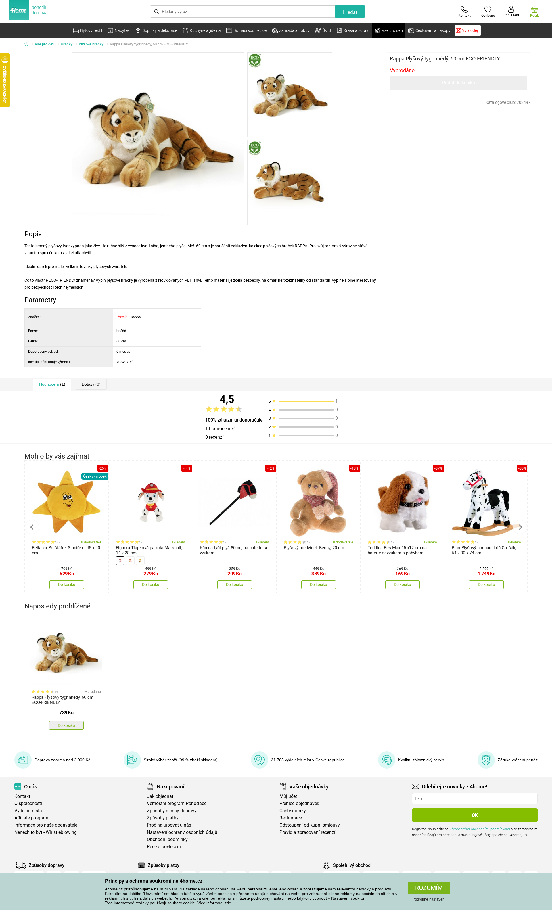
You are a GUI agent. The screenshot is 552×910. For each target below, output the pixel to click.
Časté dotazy (292, 811)
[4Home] (28, 44)
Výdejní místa (28, 811)
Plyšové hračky (91, 44)
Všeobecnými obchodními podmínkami (479, 829)
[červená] (120, 561)
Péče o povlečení (164, 846)
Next (520, 527)
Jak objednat (160, 796)
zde (228, 903)
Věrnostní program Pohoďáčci (177, 803)
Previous (32, 527)
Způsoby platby (163, 818)
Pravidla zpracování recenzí (307, 832)
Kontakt (22, 796)
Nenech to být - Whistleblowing (45, 832)
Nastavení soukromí (349, 898)
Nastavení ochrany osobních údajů (182, 832)
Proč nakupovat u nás (169, 825)
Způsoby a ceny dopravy (172, 811)
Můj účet (288, 796)
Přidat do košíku (458, 82)
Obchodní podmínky (167, 839)
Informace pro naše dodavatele (45, 825)
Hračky (66, 44)
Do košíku (66, 584)
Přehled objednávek (299, 803)
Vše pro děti (44, 44)
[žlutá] (140, 561)
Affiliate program (31, 818)
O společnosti (28, 803)
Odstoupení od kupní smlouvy (309, 825)
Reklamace (290, 818)
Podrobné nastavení (429, 899)
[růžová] (130, 561)
